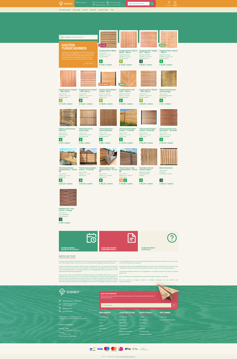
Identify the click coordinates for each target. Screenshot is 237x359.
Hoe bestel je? (123, 317)
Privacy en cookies (124, 334)
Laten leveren (123, 320)
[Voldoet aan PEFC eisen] (121, 61)
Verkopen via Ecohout (145, 334)
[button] (169, 3)
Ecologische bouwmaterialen (167, 320)
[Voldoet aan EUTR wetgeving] (101, 61)
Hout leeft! (142, 328)
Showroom (142, 323)
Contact (141, 317)
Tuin (100, 331)
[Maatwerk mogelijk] (121, 180)
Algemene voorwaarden (125, 331)
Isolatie (101, 323)
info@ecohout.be (67, 308)
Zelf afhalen (122, 323)
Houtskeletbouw (103, 317)
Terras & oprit (103, 328)
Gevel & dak (102, 320)
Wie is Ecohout (143, 320)
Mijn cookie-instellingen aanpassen (125, 356)
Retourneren (122, 325)
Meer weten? (89, 63)
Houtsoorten (163, 317)
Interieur (101, 325)
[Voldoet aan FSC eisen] (141, 61)
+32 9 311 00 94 (67, 305)
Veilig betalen (123, 328)
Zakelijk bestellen (144, 331)
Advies (141, 325)
